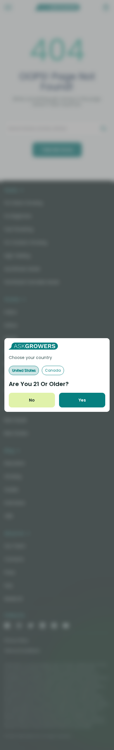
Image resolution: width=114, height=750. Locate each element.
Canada (53, 370)
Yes (82, 400)
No (32, 400)
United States (24, 370)
